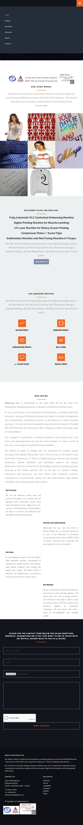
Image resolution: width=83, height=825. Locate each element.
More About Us (41, 262)
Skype (45, 794)
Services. (8, 32)
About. (7, 38)
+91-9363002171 (10, 792)
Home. (7, 15)
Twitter (45, 783)
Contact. (8, 44)
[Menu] (80, 3)
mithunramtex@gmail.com (14, 795)
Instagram (46, 788)
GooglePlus (47, 786)
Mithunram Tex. (41, 3)
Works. (8, 21)
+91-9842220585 (11, 790)
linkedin (46, 791)
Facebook (46, 781)
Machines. (9, 26)
